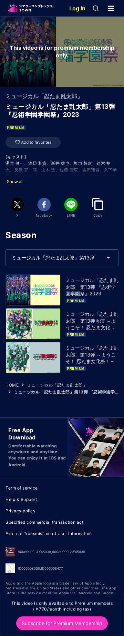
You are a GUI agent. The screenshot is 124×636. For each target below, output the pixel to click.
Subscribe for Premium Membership (62, 623)
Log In (77, 8)
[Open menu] (110, 8)
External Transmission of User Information (49, 533)
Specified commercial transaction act (44, 522)
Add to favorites (36, 142)
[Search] (95, 8)
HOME (12, 385)
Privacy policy (20, 510)
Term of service (22, 488)
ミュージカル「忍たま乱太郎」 (57, 385)
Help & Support (21, 499)
